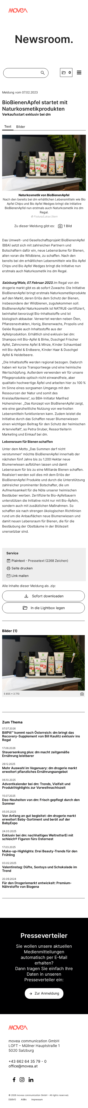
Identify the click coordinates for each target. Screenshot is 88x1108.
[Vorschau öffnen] (44, 163)
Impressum (37, 1099)
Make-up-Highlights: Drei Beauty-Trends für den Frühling (39, 853)
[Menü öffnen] (79, 72)
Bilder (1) (10, 631)
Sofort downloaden (43, 596)
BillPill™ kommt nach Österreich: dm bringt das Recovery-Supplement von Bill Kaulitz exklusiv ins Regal (41, 736)
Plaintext (18, 561)
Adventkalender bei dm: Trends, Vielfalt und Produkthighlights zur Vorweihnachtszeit (36, 786)
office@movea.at (23, 1066)
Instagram (22, 1079)
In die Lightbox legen (43, 608)
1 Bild (68, 226)
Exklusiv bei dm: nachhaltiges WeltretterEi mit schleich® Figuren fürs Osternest (37, 837)
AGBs (23, 1099)
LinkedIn (31, 1079)
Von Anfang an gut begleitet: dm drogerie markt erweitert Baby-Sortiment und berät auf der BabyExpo (39, 819)
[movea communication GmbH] (18, 10)
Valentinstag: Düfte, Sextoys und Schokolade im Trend (39, 869)
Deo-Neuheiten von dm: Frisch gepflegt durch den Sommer (41, 801)
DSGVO (12, 1099)
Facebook (14, 1079)
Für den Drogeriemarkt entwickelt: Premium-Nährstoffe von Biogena (37, 885)
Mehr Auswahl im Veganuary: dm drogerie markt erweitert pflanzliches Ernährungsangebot (39, 770)
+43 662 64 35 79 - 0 (28, 1061)
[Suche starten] (43, 73)
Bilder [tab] (20, 127)
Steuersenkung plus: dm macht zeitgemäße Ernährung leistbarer (35, 754)
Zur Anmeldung (47, 993)
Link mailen (20, 576)
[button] (66, 72)
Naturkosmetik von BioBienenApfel (44, 195)
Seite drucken (22, 568)
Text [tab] (7, 126)
